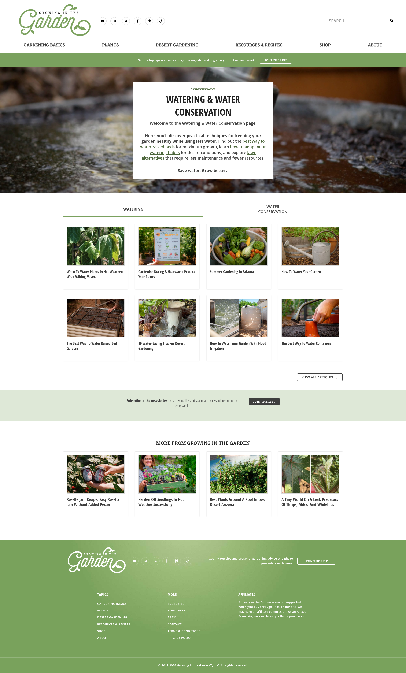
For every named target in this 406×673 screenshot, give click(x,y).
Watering (133, 209)
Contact (175, 624)
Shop (325, 44)
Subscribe (176, 604)
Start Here (176, 610)
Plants (110, 44)
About (375, 44)
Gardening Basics (44, 44)
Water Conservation (272, 209)
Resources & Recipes (259, 44)
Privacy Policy (180, 638)
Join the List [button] (275, 60)
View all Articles (317, 377)
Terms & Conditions (184, 631)
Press (172, 617)
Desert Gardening (177, 44)
